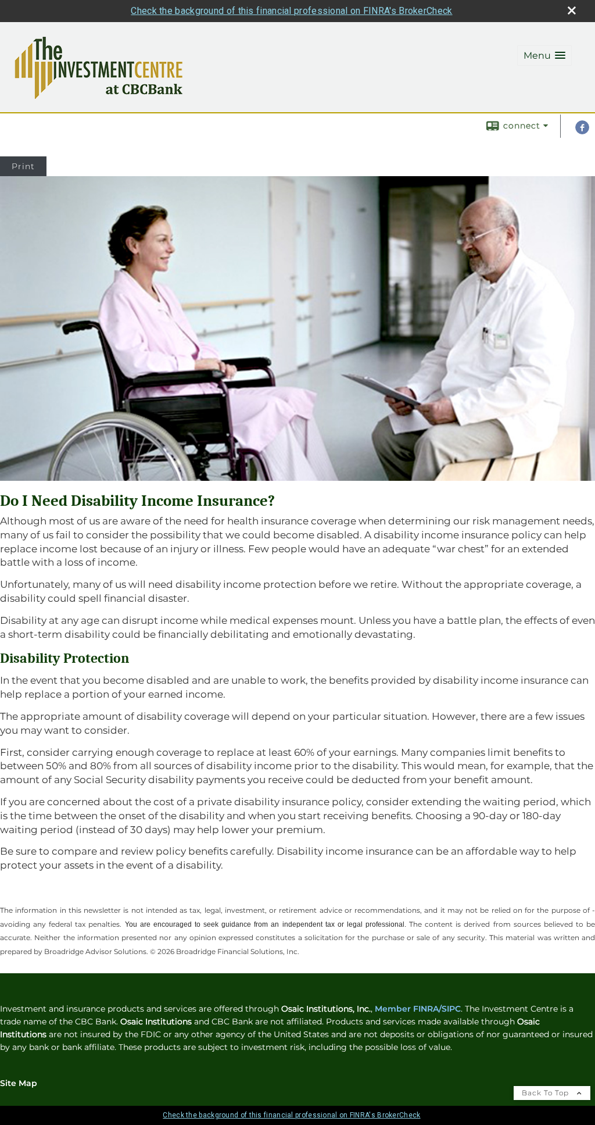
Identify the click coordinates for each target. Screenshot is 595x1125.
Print (23, 166)
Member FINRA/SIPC (418, 1008)
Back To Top (546, 1092)
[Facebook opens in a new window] (582, 131)
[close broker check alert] (571, 10)
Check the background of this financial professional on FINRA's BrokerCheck (291, 10)
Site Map (18, 1083)
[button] (544, 55)
